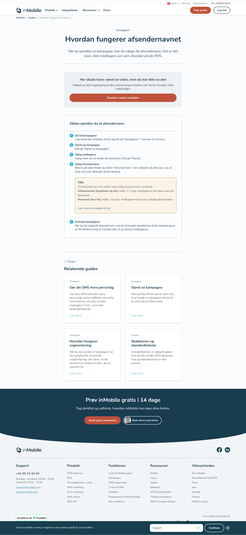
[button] (173, 3)
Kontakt (196, 492)
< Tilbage (69, 261)
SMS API (72, 501)
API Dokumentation (160, 492)
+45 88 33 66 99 (27, 473)
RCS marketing (75, 492)
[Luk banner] (227, 528)
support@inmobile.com (28, 487)
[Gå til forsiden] (28, 10)
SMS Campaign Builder (162, 501)
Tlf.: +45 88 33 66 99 (220, 3)
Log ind (221, 10)
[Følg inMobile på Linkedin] (227, 450)
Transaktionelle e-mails (79, 482)
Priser (195, 482)
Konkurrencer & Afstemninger (125, 496)
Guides (154, 482)
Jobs (194, 487)
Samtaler (113, 492)
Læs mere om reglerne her (94, 208)
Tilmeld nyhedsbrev (160, 496)
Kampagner (115, 478)
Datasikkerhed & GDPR (204, 478)
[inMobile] (21, 18)
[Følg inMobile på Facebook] (219, 450)
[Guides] (33, 18)
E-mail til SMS (116, 487)
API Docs (186, 3)
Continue (214, 528)
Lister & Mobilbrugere (120, 473)
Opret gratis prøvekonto (102, 420)
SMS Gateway (75, 473)
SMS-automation (118, 482)
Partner (196, 496)
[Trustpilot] (31, 518)
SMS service (73, 496)
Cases (153, 478)
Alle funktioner (117, 501)
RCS (69, 478)
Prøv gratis (200, 10)
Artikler (154, 473)
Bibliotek (155, 487)
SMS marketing (75, 487)
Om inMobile (198, 473)
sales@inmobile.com (27, 492)
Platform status (200, 501)
